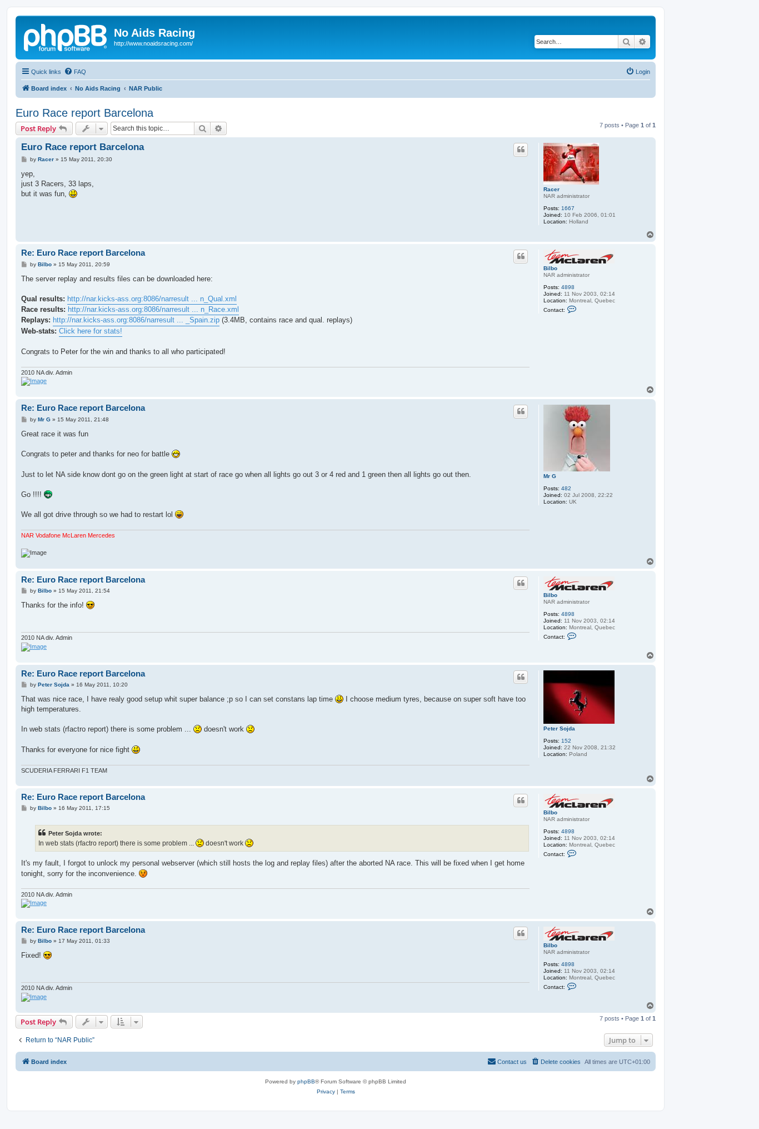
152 (566, 741)
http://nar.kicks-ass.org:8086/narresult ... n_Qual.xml (152, 299)
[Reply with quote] (520, 149)
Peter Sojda (559, 728)
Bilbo (550, 268)
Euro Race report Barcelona (84, 113)
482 (566, 488)
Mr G (549, 476)
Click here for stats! (90, 331)
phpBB (306, 1081)
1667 (568, 208)
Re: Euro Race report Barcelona (83, 252)
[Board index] (66, 36)
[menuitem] (75, 71)
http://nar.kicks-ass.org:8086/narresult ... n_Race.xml (153, 309)
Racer (551, 189)
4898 (568, 287)
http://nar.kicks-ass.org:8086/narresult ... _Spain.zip (136, 320)
